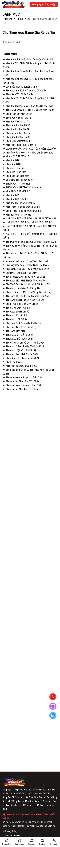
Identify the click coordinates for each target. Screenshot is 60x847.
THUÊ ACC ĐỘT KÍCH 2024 (19, 338)
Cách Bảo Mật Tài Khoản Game (21, 86)
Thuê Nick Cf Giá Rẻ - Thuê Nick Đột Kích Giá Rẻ (29, 109)
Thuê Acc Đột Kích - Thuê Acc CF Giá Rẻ (26, 90)
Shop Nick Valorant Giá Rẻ (18, 141)
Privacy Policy (11, 831)
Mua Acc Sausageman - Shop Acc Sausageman (29, 106)
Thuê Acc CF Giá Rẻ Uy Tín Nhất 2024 (24, 346)
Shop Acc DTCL (13, 164)
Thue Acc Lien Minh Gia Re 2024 (21, 354)
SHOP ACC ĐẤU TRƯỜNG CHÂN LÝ (23, 187)
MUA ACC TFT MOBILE (17, 156)
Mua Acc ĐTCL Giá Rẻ (16, 199)
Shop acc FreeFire (14, 168)
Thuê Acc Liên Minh (15, 331)
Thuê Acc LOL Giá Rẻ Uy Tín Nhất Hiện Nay (27, 296)
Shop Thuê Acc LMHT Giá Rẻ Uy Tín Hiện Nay (28, 292)
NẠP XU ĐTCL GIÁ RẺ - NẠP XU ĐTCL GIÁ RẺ (28, 222)
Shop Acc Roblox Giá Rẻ (17, 125)
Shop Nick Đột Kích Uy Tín (18, 113)
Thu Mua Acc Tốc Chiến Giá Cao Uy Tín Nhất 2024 (30, 241)
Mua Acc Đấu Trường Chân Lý (20, 203)
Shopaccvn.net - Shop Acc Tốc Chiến (24, 377)
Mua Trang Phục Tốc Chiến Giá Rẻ (22, 206)
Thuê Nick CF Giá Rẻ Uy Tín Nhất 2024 (24, 342)
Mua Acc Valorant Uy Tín (17, 121)
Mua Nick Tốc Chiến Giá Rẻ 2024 (22, 365)
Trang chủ (8, 18)
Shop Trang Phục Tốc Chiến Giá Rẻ (23, 210)
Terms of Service (12, 835)
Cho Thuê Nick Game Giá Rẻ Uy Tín (23, 323)
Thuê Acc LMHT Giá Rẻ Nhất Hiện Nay (24, 300)
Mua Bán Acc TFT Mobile (18, 214)
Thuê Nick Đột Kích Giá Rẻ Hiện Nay (23, 350)
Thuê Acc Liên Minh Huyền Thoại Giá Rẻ (25, 280)
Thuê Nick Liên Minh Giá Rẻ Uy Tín (22, 288)
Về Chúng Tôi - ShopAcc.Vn (19, 179)
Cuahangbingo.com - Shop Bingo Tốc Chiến (27, 265)
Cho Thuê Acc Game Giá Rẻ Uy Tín (22, 327)
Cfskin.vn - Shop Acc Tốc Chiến (21, 272)
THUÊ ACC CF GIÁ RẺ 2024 (19, 334)
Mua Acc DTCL (13, 160)
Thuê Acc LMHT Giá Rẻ (17, 311)
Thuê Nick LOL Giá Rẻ (16, 319)
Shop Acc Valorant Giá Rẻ (18, 117)
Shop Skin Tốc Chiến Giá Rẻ (19, 94)
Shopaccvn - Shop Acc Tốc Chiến (22, 381)
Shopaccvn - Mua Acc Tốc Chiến (21, 389)
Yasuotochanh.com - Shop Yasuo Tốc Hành (26, 261)
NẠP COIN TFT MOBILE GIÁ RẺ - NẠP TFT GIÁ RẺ (30, 218)
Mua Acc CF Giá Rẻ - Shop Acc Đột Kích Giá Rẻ (29, 59)
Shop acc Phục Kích (15, 172)
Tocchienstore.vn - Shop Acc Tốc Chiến (25, 276)
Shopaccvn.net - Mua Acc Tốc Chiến (23, 385)
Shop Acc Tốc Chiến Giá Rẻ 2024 (22, 358)
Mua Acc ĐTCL (13, 195)
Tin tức (20, 18)
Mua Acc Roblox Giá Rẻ (17, 129)
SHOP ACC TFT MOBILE (17, 183)
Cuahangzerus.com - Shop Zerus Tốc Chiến (27, 268)
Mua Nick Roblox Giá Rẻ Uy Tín (20, 144)
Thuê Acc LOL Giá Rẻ (16, 315)
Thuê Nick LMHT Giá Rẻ (17, 307)
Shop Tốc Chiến (13, 362)
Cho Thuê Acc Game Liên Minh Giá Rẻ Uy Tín (27, 284)
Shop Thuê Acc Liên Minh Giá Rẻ (21, 303)
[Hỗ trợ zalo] (54, 716)
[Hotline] (54, 697)
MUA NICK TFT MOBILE (17, 191)
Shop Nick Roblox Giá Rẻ (18, 133)
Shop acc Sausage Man (17, 175)
